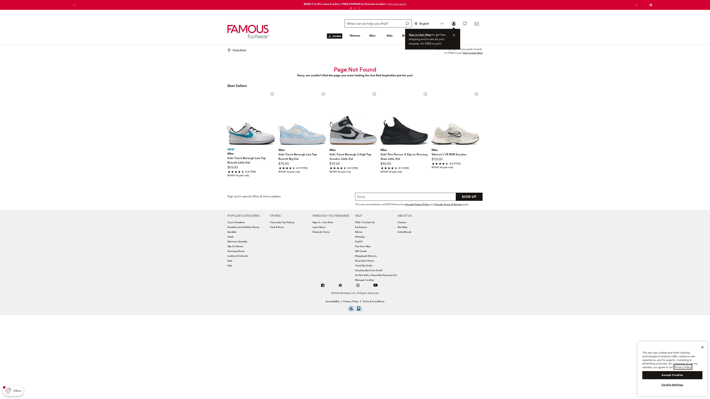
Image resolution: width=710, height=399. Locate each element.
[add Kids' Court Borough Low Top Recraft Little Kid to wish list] (272, 94)
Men (372, 35)
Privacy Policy (351, 301)
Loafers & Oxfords (237, 255)
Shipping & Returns (366, 255)
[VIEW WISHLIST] (465, 23)
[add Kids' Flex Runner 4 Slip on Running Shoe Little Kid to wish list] (425, 94)
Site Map (403, 227)
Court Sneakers (236, 222)
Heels (230, 236)
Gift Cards (360, 251)
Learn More (318, 227)
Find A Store (277, 227)
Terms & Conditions (373, 301)
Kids (390, 35)
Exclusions (361, 227)
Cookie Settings (672, 384)
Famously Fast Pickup (282, 222)
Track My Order (364, 265)
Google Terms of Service (448, 204)
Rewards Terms (321, 231)
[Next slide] (636, 5)
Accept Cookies (672, 375)
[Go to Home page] (248, 31)
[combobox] (378, 23)
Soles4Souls (404, 231)
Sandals (231, 231)
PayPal (358, 241)
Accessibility (332, 301)
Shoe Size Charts (364, 260)
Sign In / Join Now (322, 222)
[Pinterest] (340, 287)
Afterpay (360, 236)
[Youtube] (375, 287)
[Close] (702, 347)
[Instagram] (358, 287)
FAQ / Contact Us (365, 222)
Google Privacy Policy (417, 204)
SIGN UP (469, 197)
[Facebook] (323, 287)
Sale (229, 265)
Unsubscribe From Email (368, 270)
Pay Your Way (363, 246)
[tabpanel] (355, 3)
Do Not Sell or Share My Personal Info (376, 275)
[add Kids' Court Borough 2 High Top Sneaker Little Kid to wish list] (374, 94)
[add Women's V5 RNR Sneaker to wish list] (476, 94)
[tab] (350, 8)
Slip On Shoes (235, 246)
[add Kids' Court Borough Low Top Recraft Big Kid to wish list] (323, 94)
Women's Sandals (237, 241)
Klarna (358, 231)
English (424, 23)
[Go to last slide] (74, 5)
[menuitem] (334, 39)
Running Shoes (235, 251)
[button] (396, 3)
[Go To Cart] (477, 23)
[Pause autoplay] (650, 5)
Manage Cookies (364, 279)
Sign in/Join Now (420, 34)
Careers (402, 222)
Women (355, 35)
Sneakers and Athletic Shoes (243, 227)
